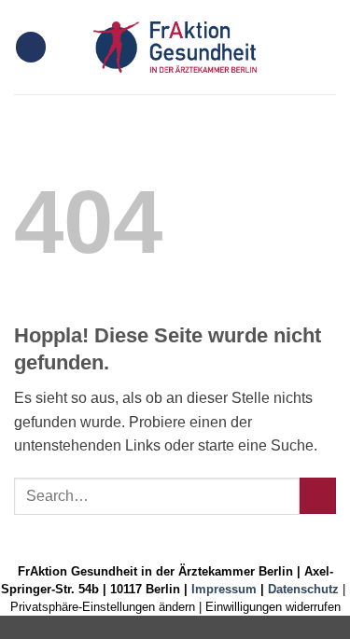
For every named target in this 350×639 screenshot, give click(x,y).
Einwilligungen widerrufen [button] (273, 607)
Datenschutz (303, 589)
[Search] (329, 46)
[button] (31, 47)
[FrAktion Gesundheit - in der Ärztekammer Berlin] (175, 46)
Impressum (224, 589)
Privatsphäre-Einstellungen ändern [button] (102, 607)
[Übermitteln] (318, 496)
